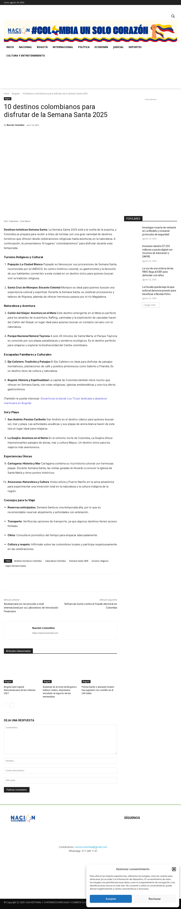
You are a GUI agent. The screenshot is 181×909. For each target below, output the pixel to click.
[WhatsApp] (53, 134)
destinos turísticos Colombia (28, 560)
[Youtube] (162, 829)
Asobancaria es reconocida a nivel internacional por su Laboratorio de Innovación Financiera (31, 607)
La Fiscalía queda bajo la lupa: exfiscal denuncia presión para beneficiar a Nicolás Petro (159, 290)
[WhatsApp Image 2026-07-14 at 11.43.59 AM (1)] (72, 74)
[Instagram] (165, 3)
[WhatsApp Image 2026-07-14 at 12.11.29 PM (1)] (23, 872)
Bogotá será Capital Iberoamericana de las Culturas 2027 (19, 690)
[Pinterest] (45, 134)
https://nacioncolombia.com (45, 633)
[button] (174, 869)
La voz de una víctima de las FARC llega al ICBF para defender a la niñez (157, 272)
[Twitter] (175, 3)
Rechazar (155, 899)
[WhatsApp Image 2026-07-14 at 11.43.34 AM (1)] (120, 74)
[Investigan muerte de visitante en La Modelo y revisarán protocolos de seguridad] (132, 231)
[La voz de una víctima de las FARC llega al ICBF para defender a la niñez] (132, 272)
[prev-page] (6, 705)
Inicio (6, 93)
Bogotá (15, 93)
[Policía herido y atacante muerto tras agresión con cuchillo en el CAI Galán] (99, 670)
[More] (62, 134)
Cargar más (149, 304)
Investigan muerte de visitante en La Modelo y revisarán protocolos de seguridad (159, 231)
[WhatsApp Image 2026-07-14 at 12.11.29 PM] (24, 74)
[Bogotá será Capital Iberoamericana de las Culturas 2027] (21, 670)
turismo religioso (100, 560)
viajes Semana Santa (15, 565)
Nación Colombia (15, 125)
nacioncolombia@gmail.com (91, 847)
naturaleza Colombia (55, 560)
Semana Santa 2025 (78, 560)
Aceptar (111, 899)
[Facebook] (160, 3)
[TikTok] (170, 3)
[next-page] (12, 705)
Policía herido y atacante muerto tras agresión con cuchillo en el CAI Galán (98, 690)
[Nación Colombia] (18, 630)
